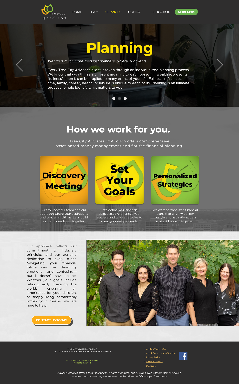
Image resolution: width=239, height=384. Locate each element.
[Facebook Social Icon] (183, 356)
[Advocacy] (113, 98)
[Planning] (119, 98)
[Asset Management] (125, 98)
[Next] (219, 65)
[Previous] (19, 65)
